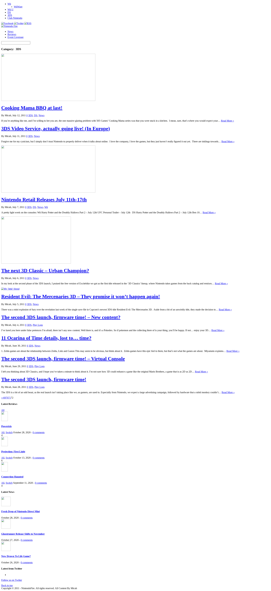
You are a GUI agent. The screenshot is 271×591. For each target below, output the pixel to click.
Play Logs (38, 325)
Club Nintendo (15, 18)
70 (7, 397)
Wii (9, 4)
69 (4, 397)
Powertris (6, 426)
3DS (10, 15)
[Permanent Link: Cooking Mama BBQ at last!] (48, 100)
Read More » (227, 120)
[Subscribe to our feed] (27, 23)
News (10, 31)
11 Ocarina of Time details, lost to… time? (46, 338)
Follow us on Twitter (11, 580)
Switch (9, 432)
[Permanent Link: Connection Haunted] (4, 470)
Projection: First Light (13, 451)
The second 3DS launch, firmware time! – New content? (60, 317)
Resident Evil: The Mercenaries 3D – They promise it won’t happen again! (80, 296)
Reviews (12, 34)
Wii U (10, 9)
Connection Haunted (12, 476)
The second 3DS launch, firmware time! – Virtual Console (63, 358)
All (2, 410)
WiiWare (18, 6)
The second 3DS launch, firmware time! (43, 379)
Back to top (7, 585)
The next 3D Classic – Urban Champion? (45, 270)
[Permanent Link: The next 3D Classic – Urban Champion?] (36, 262)
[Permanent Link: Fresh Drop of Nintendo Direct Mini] (6, 505)
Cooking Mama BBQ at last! (31, 108)
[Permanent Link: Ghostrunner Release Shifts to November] (6, 527)
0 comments (39, 432)
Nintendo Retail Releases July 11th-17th (44, 199)
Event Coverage (16, 37)
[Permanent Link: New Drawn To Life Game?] (6, 550)
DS (9, 12)
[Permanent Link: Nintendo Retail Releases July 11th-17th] (48, 191)
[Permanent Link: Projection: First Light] (4, 445)
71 (9, 397)
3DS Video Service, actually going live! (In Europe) (55, 128)
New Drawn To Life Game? (16, 556)
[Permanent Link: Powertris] (4, 420)
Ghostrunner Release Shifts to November (23, 534)
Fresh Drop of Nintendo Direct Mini (20, 511)
